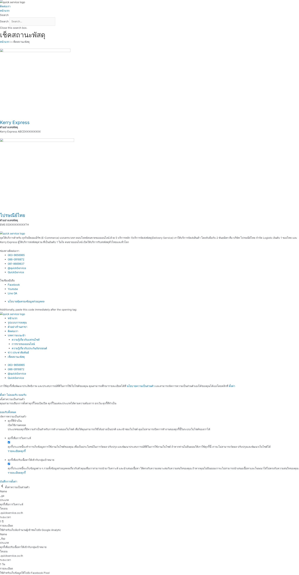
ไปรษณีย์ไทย (12, 215)
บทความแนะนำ (16, 335)
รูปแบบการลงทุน (17, 322)
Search (4, 21)
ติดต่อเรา (5, 6)
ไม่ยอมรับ (12, 394)
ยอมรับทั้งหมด (8, 412)
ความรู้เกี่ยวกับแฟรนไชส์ (25, 339)
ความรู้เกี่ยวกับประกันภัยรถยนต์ (29, 348)
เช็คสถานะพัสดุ (16, 356)
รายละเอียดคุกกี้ (17, 451)
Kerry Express (15, 122)
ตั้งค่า (232, 386)
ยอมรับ (22, 394)
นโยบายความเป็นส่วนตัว (141, 386)
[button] (149, 15)
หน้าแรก (5, 10)
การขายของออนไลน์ (23, 344)
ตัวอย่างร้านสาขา (17, 326)
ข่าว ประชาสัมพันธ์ (18, 352)
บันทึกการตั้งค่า (8, 481)
